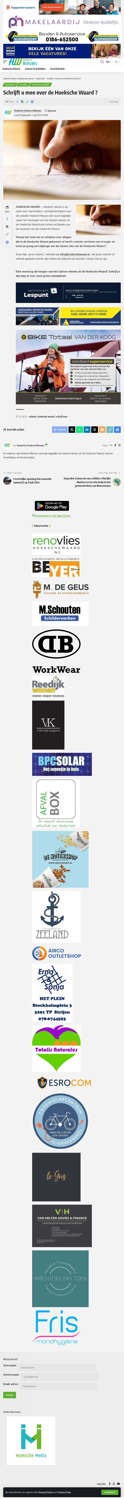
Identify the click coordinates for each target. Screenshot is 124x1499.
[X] (114, 1484)
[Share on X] (22, 101)
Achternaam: (11, 1374)
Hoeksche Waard (40, 85)
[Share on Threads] (94, 429)
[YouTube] (118, 1484)
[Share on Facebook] (17, 101)
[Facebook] (115, 445)
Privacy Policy (45, 1492)
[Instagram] (119, 445)
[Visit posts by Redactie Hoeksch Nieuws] (7, 445)
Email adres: (10, 1384)
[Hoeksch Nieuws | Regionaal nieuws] (23, 61)
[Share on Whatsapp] (79, 429)
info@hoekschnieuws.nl (75, 254)
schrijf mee (61, 416)
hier (24, 275)
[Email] (102, 429)
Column (23, 85)
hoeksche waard (45, 416)
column (32, 416)
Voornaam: (10, 1365)
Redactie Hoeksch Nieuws (27, 110)
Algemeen (10, 85)
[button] (109, 1492)
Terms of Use (64, 1492)
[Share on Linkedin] (87, 429)
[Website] (111, 445)
